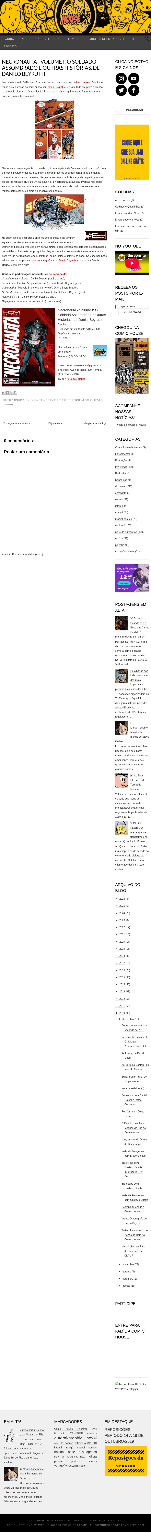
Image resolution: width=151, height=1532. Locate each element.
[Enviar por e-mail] (4, 393)
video (82, 1465)
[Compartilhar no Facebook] (15, 393)
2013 (122, 991)
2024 (122, 913)
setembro (127, 1278)
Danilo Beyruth (55, 87)
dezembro (128, 1019)
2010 (122, 1013)
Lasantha (84, 1525)
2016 (122, 970)
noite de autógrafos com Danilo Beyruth (53, 260)
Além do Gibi (122, 200)
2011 (122, 1005)
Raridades (121, 473)
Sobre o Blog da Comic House (112, 39)
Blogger (115, 1520)
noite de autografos (126, 532)
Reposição (121, 479)
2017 (122, 962)
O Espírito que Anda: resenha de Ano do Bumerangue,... (134, 1128)
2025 (122, 905)
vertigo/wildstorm (124, 551)
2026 (122, 898)
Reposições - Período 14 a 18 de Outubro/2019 (124, 1435)
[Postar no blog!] (7, 393)
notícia (119, 538)
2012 (122, 998)
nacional (19, 400)
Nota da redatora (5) (133, 1088)
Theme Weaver (34, 1525)
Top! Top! (75, 39)
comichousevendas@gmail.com (84, 365)
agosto (126, 1285)
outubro (126, 1271)
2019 (122, 948)
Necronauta (59, 274)
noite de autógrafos (66, 1456)
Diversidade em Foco (127, 219)
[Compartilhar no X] (11, 393)
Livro (94, 1429)
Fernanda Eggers (81, 400)
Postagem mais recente (16, 423)
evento (119, 499)
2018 (122, 955)
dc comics (121, 486)
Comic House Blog (71, 1520)
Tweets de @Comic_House (130, 424)
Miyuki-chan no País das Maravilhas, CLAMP (133, 1251)
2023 (122, 920)
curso (56, 1443)
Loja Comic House (46, 39)
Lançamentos (123, 453)
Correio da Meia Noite (127, 213)
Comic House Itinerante (128, 447)
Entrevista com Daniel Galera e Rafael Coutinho (134, 1100)
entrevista (120, 492)
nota (82, 1456)
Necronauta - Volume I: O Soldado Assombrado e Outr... (135, 1042)
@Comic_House (76, 378)
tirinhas (92, 1461)
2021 (122, 934)
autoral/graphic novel (75, 1438)
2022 (122, 927)
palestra (119, 545)
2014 (122, 984)
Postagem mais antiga (93, 423)
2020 (122, 941)
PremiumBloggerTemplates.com (119, 1525)
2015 (122, 977)
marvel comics (123, 518)
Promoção (121, 460)
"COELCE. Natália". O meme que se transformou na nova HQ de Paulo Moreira (131, 832)
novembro (128, 1264)
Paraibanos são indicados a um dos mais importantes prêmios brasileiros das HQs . (132, 680)
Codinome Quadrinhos (127, 206)
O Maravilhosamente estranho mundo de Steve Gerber (132, 732)
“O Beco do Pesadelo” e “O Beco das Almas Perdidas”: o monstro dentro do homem (132, 627)
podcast (75, 1461)
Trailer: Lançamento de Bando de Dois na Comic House (135, 1235)
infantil (119, 505)
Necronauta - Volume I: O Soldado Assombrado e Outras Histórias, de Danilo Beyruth (51, 68)
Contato (10, 46)
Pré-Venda (121, 466)
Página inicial (14, 39)
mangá (119, 512)
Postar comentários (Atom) (27, 554)
